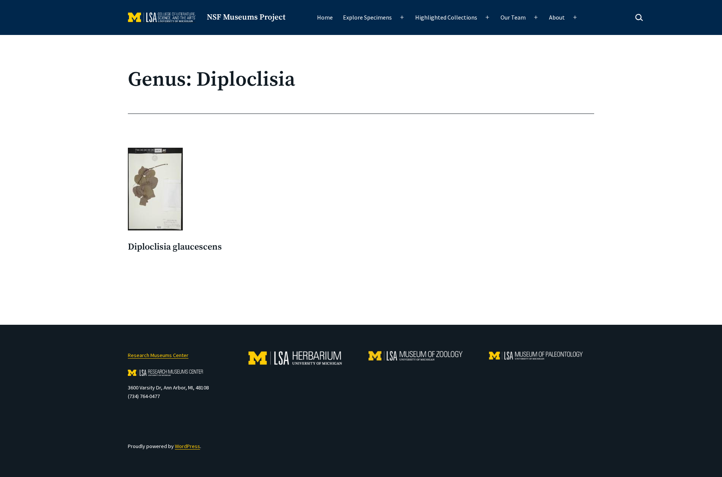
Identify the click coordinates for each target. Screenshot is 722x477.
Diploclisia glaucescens (175, 247)
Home (325, 17)
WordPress (187, 446)
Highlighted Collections (446, 17)
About (557, 17)
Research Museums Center (158, 355)
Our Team (513, 17)
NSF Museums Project (246, 17)
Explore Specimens (367, 17)
